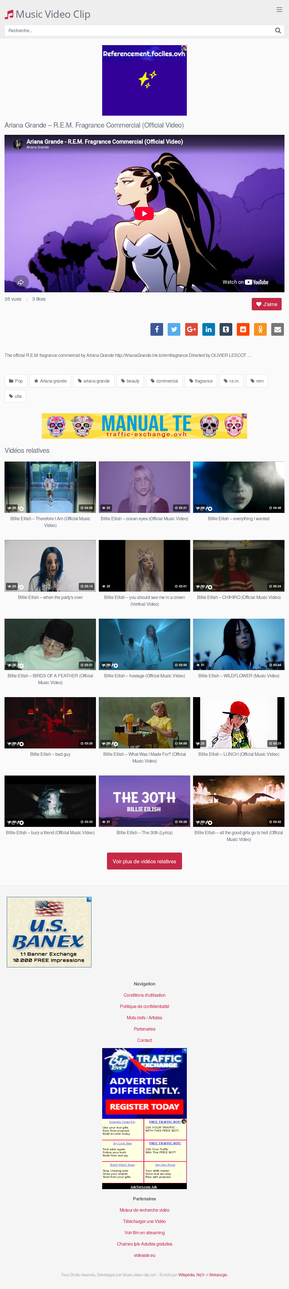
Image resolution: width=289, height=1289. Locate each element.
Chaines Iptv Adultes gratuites (144, 1243)
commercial (166, 380)
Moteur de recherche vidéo (145, 1210)
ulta (18, 396)
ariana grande (96, 380)
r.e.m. (234, 380)
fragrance (203, 380)
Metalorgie (218, 1274)
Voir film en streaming (144, 1232)
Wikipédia (186, 1274)
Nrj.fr (200, 1274)
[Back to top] (273, 1271)
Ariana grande (53, 380)
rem (259, 380)
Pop (18, 380)
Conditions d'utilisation (145, 995)
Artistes (155, 1017)
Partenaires (145, 1029)
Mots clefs (136, 1017)
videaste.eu (145, 1255)
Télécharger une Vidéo (144, 1221)
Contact (144, 1040)
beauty (132, 380)
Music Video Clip (51, 14)
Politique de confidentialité (144, 1006)
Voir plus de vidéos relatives (144, 861)
